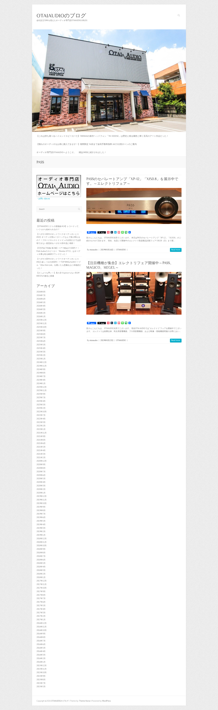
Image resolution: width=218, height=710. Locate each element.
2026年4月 (41, 306)
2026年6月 (41, 299)
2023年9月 (41, 394)
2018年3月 (41, 570)
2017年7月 (41, 598)
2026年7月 (41, 295)
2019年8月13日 (106, 340)
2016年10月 (41, 630)
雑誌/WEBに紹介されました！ (92, 152)
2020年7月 (41, 471)
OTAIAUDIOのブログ (61, 16)
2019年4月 (41, 524)
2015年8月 (41, 679)
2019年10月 (41, 503)
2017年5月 (41, 605)
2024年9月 (41, 369)
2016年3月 (41, 655)
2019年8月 (41, 510)
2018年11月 (41, 542)
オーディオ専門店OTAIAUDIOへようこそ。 (56, 152)
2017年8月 (41, 595)
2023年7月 (41, 397)
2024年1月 (41, 383)
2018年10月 (41, 545)
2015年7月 (41, 683)
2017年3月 (41, 612)
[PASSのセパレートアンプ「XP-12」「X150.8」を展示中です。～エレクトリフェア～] (134, 206)
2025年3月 (41, 351)
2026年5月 (41, 302)
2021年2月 (41, 457)
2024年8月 (41, 373)
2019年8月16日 (106, 249)
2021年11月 (41, 433)
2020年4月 (41, 482)
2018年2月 (41, 574)
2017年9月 (41, 591)
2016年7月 (41, 640)
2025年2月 (41, 355)
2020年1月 (41, 493)
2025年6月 (41, 341)
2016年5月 (41, 648)
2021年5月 (41, 447)
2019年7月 (41, 514)
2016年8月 (41, 637)
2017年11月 (41, 584)
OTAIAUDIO (121, 249)
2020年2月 (41, 489)
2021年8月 (41, 440)
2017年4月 (41, 609)
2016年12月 (41, 623)
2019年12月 (41, 496)
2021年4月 (41, 450)
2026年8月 (41, 291)
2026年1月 (41, 316)
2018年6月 (41, 559)
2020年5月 (41, 478)
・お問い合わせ (43, 198)
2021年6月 (41, 443)
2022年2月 (41, 425)
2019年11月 (41, 499)
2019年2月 (41, 531)
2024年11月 (41, 366)
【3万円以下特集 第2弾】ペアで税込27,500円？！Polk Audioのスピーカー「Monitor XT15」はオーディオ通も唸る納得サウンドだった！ (58, 251)
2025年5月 (41, 344)
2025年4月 (41, 348)
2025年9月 (41, 330)
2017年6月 (41, 602)
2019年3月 (41, 528)
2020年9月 (41, 464)
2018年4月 (41, 566)
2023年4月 (41, 401)
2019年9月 (41, 507)
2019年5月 (41, 521)
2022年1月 (41, 429)
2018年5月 (41, 563)
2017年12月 (41, 580)
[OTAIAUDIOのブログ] (109, 30)
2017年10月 (41, 588)
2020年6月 (41, 475)
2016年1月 (41, 662)
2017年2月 (41, 616)
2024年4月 (41, 380)
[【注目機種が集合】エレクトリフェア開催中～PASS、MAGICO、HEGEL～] (134, 293)
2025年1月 (41, 358)
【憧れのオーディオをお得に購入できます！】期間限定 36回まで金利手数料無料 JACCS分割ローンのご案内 (86, 144)
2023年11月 (41, 390)
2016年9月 (41, 633)
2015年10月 (41, 672)
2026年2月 (41, 313)
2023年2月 (41, 408)
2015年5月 (41, 686)
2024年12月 (41, 362)
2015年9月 (41, 676)
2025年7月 (41, 337)
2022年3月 (41, 422)
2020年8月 (41, 468)
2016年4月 (41, 651)
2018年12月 (41, 538)
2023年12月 (41, 387)
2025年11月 (41, 323)
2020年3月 (41, 485)
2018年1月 (41, 577)
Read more (175, 249)
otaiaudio (94, 249)
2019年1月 (41, 535)
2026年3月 (41, 309)
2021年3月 (41, 454)
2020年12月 (41, 461)
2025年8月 (41, 334)
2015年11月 (41, 669)
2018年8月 (41, 552)
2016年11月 (41, 626)
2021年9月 (41, 436)
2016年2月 (41, 658)
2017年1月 (41, 619)
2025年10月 (41, 327)
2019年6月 (41, 517)
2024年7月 (41, 376)
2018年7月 (41, 556)
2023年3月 (41, 404)
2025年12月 (41, 320)
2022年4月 (41, 418)
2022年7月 (41, 415)
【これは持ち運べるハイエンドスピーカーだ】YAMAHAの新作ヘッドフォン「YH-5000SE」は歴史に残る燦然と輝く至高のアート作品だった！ (102, 136)
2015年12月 (41, 665)
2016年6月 (41, 644)
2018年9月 (41, 549)
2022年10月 (41, 411)
